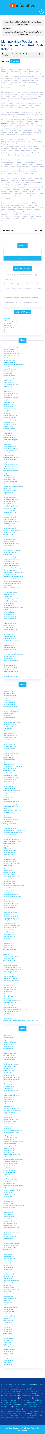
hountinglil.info (8, 395)
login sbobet (13, 1404)
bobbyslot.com (8, 406)
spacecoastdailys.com (10, 974)
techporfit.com (8, 1048)
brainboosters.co (9, 713)
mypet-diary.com (8, 1201)
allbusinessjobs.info (9, 358)
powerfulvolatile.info (10, 1298)
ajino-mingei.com (9, 762)
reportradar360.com (10, 1219)
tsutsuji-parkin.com (9, 824)
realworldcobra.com (10, 512)
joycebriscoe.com (9, 717)
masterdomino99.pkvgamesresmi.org (20, 1418)
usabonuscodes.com (10, 965)
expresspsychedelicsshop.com (13, 885)
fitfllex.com (6, 1188)
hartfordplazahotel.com (11, 1347)
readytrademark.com (10, 976)
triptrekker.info (8, 535)
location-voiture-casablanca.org (13, 572)
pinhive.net (7, 1331)
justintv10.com (8, 1238)
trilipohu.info (7, 1362)
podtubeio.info (8, 1296)
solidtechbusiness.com (10, 563)
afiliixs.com (7, 848)
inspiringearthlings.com (11, 919)
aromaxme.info (8, 1278)
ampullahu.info (8, 1276)
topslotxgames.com (9, 1097)
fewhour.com (7, 444)
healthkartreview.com (10, 905)
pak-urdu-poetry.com (10, 481)
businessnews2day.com (11, 557)
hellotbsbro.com (8, 468)
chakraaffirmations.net (10, 398)
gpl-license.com (8, 899)
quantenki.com (8, 548)
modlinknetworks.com (10, 641)
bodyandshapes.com (10, 1007)
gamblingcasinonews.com (12, 1077)
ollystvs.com (7, 488)
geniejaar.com (8, 404)
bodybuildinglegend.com (11, 1227)
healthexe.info (8, 1263)
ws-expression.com (9, 949)
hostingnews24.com (10, 912)
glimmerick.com (8, 731)
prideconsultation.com (10, 393)
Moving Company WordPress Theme (21, 1428)
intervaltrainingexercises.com (13, 599)
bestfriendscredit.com (10, 806)
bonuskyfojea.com (9, 614)
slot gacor (15, 1389)
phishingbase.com (9, 656)
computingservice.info (10, 473)
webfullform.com (8, 1071)
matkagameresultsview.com (12, 1130)
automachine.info (9, 515)
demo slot (20, 1393)
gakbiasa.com (8, 1353)
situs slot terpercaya (10, 1395)
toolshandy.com (8, 1210)
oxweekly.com (8, 1203)
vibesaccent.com (9, 709)
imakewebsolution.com (11, 384)
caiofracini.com (8, 475)
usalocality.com (8, 700)
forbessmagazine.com (10, 894)
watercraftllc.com (9, 843)
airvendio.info (7, 1261)
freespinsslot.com (9, 428)
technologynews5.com (10, 956)
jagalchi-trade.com (9, 746)
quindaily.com (7, 991)
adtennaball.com (8, 1124)
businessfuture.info (9, 369)
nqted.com (6, 938)
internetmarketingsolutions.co (13, 486)
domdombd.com (8, 625)
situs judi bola (6, 1406)
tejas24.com (7, 1252)
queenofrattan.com (9, 497)
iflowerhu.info (7, 1356)
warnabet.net (7, 1333)
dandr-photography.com (11, 1232)
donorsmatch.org (9, 1316)
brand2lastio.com (9, 1166)
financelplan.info (8, 367)
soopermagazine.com (10, 972)
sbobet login (35, 1404)
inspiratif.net (7, 1040)
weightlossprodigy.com (10, 415)
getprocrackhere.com (10, 630)
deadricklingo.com (9, 523)
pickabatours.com (9, 362)
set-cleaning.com (9, 985)
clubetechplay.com (9, 623)
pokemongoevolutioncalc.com (13, 654)
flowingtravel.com (9, 1115)
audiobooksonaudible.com (12, 1000)
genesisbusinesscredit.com (12, 1190)
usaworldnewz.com (9, 695)
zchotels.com (7, 952)
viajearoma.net (8, 821)
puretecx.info (7, 1265)
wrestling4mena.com (10, 1161)
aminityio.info (7, 1269)
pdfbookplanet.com (9, 495)
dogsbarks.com (8, 874)
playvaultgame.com (9, 665)
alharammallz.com (9, 850)
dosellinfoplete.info (9, 1294)
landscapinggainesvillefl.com (12, 925)
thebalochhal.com (9, 704)
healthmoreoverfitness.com (12, 1095)
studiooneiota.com (9, 508)
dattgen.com (7, 870)
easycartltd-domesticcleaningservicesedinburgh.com (20, 1020)
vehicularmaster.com (10, 706)
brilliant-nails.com (9, 1230)
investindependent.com (11, 921)
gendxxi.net (7, 537)
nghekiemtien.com (9, 1247)
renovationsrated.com (10, 978)
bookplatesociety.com (10, 777)
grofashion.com (8, 652)
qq (24, 1409)
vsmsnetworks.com (9, 1042)
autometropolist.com (10, 861)
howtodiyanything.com (10, 916)
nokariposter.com (9, 1139)
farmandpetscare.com (10, 470)
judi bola (31, 1389)
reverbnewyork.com (10, 737)
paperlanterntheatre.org (11, 839)
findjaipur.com (8, 726)
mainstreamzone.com (10, 451)
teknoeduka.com (8, 958)
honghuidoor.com (9, 1113)
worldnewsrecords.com (11, 559)
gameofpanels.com (9, 1143)
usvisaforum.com (9, 742)
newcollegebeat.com (10, 735)
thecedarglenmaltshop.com (12, 347)
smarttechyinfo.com (9, 417)
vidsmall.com (7, 554)
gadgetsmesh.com (9, 462)
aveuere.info (7, 433)
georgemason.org (9, 349)
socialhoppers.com (9, 1170)
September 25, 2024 (11, 54)
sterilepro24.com (9, 561)
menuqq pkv (34, 1406)
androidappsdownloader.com (13, 1146)
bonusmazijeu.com (9, 612)
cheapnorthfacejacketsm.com (13, 766)
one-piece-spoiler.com (10, 506)
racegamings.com (9, 658)
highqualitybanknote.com (11, 910)
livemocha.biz (7, 1322)
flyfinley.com (7, 391)
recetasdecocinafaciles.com (12, 832)
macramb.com (8, 1199)
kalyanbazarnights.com (11, 1108)
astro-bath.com (8, 812)
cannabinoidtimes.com (10, 435)
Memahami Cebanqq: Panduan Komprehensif (20, 297)
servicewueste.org (9, 1086)
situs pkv (16, 1406)
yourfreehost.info (9, 764)
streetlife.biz (7, 1325)
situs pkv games (8, 327)
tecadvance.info (8, 1267)
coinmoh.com (7, 866)
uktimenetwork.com (9, 693)
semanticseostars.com (10, 448)
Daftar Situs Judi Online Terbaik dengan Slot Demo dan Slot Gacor (23, 23)
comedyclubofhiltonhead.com (13, 576)
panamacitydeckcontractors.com (14, 1205)
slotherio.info (7, 1305)
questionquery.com (9, 1225)
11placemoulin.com (9, 409)
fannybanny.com (8, 634)
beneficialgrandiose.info (11, 1289)
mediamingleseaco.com (11, 1243)
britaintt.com (7, 1016)
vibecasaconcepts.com (11, 543)
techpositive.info (8, 477)
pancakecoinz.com (9, 389)
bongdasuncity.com (9, 424)
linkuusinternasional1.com (12, 784)
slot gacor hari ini (14, 1391)
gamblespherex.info (10, 528)
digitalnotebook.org (9, 420)
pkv (4, 329)
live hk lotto (7, 323)
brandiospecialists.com (11, 1119)
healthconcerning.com (10, 440)
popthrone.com (8, 380)
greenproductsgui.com (10, 437)
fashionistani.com (9, 888)
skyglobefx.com (8, 526)
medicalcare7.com (9, 1121)
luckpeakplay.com (9, 647)
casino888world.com (10, 592)
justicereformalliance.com (11, 753)
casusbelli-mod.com (10, 775)
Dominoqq (7, 28)
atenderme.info (8, 1283)
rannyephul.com (8, 1216)
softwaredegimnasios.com (12, 969)
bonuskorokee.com (9, 616)
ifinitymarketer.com (9, 636)
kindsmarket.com (9, 1194)
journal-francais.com (10, 1236)
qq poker (11, 1411)
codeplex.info (7, 797)
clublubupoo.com (9, 610)
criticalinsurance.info (10, 1137)
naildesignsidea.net (9, 835)
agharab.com (7, 826)
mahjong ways (24, 1395)
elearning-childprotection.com (13, 1159)
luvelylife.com (7, 1196)
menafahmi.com (8, 932)
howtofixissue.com (9, 1066)
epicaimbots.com (9, 881)
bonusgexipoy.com (9, 618)
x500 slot (11, 1393)
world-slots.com (8, 382)
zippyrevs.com (8, 1088)
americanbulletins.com (10, 852)
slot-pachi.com (8, 426)
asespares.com (8, 854)
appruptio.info (8, 1364)
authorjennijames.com (10, 819)
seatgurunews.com (9, 793)
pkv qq (34, 1395)
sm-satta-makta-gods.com (12, 967)
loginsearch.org (8, 1311)
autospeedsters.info (10, 517)
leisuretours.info (8, 466)
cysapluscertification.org (11, 1307)
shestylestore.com (9, 674)
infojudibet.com (8, 371)
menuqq (4, 1384)
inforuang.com (8, 1192)
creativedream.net (9, 1172)
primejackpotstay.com (10, 660)
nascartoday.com (9, 936)
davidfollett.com (8, 733)
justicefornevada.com (10, 464)
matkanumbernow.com (11, 1090)
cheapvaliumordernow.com (12, 583)
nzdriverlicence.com (10, 941)
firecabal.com (7, 892)
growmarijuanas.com (10, 453)
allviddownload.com (9, 1073)
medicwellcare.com (9, 552)
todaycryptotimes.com (10, 963)
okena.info (6, 799)
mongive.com (7, 1128)
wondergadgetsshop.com (11, 790)
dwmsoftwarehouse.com (11, 877)
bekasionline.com (9, 1051)
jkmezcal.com (7, 596)
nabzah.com (7, 1126)
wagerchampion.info (10, 519)
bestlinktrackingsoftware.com (13, 607)
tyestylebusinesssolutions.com (13, 601)
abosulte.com (7, 994)
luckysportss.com (9, 645)
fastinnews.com (8, 632)
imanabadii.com (8, 1360)
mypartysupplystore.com (11, 722)
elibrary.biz (7, 808)
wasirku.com (7, 1250)
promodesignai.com (10, 987)
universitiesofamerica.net (11, 1079)
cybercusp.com (8, 1014)
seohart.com (7, 983)
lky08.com (6, 1181)
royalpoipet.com (8, 603)
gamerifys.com (8, 1037)
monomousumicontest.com (12, 521)
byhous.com (7, 1345)
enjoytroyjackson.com (10, 879)
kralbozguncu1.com (9, 923)
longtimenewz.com (9, 643)
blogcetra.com (8, 484)
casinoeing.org (8, 1320)
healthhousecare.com (10, 903)
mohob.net (7, 413)
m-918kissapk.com (9, 1349)
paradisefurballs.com (10, 431)
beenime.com (7, 585)
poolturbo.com (8, 1254)
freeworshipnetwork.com (11, 841)
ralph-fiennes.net (9, 1183)
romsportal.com (8, 669)
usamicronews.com (9, 649)
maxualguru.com (9, 422)
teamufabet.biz (8, 1068)
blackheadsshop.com (10, 570)
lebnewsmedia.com (9, 779)
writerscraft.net (8, 1157)
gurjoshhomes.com (9, 768)
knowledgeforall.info (10, 1163)
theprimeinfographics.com (12, 581)
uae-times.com (8, 1035)
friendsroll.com (8, 786)
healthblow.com (8, 1150)
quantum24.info (8, 546)
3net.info (6, 795)
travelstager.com (8, 1212)
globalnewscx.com (9, 490)
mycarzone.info (8, 541)
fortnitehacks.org (9, 1309)
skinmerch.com (8, 740)
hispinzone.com (8, 1106)
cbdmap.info (7, 373)
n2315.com (7, 1174)
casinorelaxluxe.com (10, 621)
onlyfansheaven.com (10, 1179)
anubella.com (7, 998)
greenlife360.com (9, 1055)
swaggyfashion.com (10, 1221)
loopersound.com (9, 748)
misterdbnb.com (8, 594)
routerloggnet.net (9, 1099)
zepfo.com (6, 954)
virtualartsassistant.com (11, 579)
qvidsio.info (7, 1300)
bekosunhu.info (8, 1287)
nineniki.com (7, 1117)
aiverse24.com (8, 996)
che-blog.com (7, 386)
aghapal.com (7, 815)
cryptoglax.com (8, 755)
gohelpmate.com (9, 1152)
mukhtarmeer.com (9, 934)
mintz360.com (8, 411)
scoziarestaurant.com (10, 980)
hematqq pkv (17, 1409)
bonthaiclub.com (8, 773)
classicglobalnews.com (11, 1011)
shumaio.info (7, 1303)
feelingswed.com (9, 890)
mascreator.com (8, 930)
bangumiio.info (8, 1285)
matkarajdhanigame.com (11, 378)
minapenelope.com (9, 751)
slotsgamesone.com (10, 1104)
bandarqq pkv (32, 1409)
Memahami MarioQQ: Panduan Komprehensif (20, 284)
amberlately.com (8, 715)
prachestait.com (8, 1256)
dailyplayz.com (8, 627)
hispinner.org (7, 1135)
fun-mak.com (7, 590)
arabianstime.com (9, 857)
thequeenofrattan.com (10, 499)
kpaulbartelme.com (9, 574)
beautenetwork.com (10, 1002)
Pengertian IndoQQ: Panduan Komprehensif (20, 302)
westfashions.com (9, 1208)
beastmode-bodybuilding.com (13, 364)
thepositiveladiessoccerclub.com (14, 830)
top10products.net (9, 360)
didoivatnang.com (9, 872)
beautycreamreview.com (11, 863)
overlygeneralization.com (11, 457)
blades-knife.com (9, 504)
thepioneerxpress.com (10, 1064)
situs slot (23, 1389)
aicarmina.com (8, 720)
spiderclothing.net (9, 788)
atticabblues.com (9, 859)
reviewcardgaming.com (11, 565)
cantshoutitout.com (9, 1057)
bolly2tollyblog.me (9, 1338)
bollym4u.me (7, 1336)
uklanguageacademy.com (11, 353)
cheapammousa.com (10, 828)
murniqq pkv (6, 1409)
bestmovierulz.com (9, 744)
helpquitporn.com (9, 907)
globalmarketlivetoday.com (12, 896)
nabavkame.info (8, 1351)
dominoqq (6, 318)
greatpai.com (7, 837)
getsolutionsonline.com (11, 1132)
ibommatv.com (8, 1046)
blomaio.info (7, 1291)
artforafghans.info (9, 1258)
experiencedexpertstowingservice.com (16, 568)
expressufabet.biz (9, 1060)
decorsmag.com (8, 1075)
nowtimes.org (7, 1318)
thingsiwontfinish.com (10, 676)
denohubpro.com (9, 501)
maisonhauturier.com (10, 927)
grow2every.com (8, 901)
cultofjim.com (7, 729)
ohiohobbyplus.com (9, 757)
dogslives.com (8, 493)
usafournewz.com (9, 702)
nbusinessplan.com (9, 1053)
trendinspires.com (9, 1214)
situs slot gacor (28, 1391)
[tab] (41, 11)
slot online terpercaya (10, 321)
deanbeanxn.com (9, 375)
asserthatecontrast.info (11, 1280)
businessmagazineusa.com (12, 550)
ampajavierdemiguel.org (11, 711)
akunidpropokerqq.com (11, 801)
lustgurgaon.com (9, 402)
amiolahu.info (7, 1272)
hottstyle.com (7, 914)
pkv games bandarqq (26, 1384)
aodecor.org (7, 1314)
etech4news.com (9, 883)
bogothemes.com (9, 759)
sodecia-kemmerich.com (11, 588)
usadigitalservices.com (10, 1168)
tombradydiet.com (9, 770)
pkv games (7, 325)
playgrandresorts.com (10, 667)
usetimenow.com (9, 1148)
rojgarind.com (8, 442)
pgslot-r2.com (8, 947)
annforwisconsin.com (10, 724)
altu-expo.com (8, 817)
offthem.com (7, 1044)
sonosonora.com (9, 782)
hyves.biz (6, 1327)
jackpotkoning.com (9, 638)
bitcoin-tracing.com (9, 1005)
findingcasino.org (9, 510)
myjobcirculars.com (9, 1093)
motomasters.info (9, 539)
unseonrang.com (9, 479)
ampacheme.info (9, 1274)
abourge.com (7, 846)
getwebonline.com (9, 1177)
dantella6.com (8, 1101)
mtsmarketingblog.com (11, 1245)
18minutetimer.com (9, 446)
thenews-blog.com (9, 961)
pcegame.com (8, 945)
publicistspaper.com (10, 989)
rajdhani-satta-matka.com (11, 1155)
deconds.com (7, 1018)
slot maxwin (30, 1393)
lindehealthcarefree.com (11, 356)
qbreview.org (7, 1084)
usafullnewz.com (8, 691)
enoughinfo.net (8, 1329)
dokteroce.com (8, 1234)
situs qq (34, 1400)
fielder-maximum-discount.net (13, 1185)
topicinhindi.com (8, 351)
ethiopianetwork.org (10, 459)
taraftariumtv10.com (10, 1223)
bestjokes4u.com (9, 400)
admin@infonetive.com (29, 54)
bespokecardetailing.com (11, 804)
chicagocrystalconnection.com (13, 1358)
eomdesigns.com (9, 532)
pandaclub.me (8, 1340)
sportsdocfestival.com (10, 671)
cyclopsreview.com (9, 868)
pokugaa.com (7, 663)
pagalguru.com (8, 943)
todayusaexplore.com (10, 698)
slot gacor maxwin (31, 1415)
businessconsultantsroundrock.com (15, 1009)
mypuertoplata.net (9, 1062)
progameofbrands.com (11, 1082)
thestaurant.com (8, 605)
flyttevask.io (7, 1342)
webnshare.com (8, 455)
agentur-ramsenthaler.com (12, 530)
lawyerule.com (8, 1241)
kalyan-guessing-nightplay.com (13, 1141)
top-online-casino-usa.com (12, 1110)
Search (22, 245)
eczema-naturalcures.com (12, 810)
